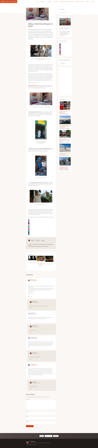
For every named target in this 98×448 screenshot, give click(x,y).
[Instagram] (65, 46)
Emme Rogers (46, 244)
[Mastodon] (41, 219)
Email (27, 416)
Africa (32, 244)
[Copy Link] (41, 228)
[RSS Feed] (65, 54)
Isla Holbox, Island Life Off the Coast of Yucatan (64, 154)
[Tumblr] (41, 223)
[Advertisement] (65, 82)
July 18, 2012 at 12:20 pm (34, 338)
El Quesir (35, 246)
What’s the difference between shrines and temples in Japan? (64, 140)
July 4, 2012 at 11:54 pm (33, 280)
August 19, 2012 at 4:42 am (34, 365)
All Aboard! (35, 244)
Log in (36, 444)
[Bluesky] (41, 230)
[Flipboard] (41, 229)
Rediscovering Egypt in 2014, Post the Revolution (40, 264)
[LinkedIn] (41, 227)
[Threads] (41, 232)
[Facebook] (41, 221)
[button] (97, 1)
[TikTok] (65, 47)
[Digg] (41, 233)
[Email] (41, 224)
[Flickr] (65, 51)
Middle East (50, 244)
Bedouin (31, 246)
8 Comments (43, 240)
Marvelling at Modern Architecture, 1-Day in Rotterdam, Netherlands (63, 167)
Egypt (43, 244)
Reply (29, 296)
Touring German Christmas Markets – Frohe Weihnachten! (64, 112)
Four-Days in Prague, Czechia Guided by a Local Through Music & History (64, 126)
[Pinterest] (41, 222)
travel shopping (46, 246)
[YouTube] (65, 53)
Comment (28, 399)
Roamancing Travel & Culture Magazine (8, 1)
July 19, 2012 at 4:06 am (35, 353)
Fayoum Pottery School (32, 85)
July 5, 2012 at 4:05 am (35, 302)
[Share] (41, 234)
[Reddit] (41, 225)
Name (27, 411)
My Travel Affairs (33, 364)
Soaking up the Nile (32, 262)
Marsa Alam (39, 246)
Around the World (39, 244)
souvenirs (42, 246)
